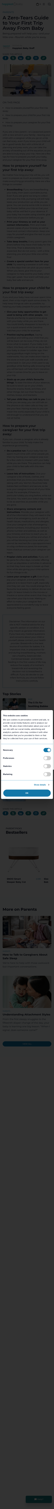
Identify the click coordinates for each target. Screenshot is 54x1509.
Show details (40, 785)
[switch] (47, 758)
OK (26, 793)
